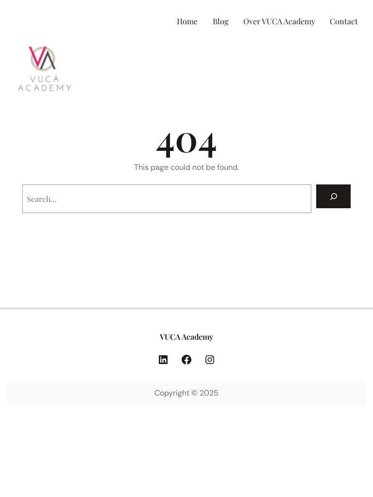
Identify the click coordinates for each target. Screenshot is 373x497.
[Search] (333, 196)
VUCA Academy (186, 336)
